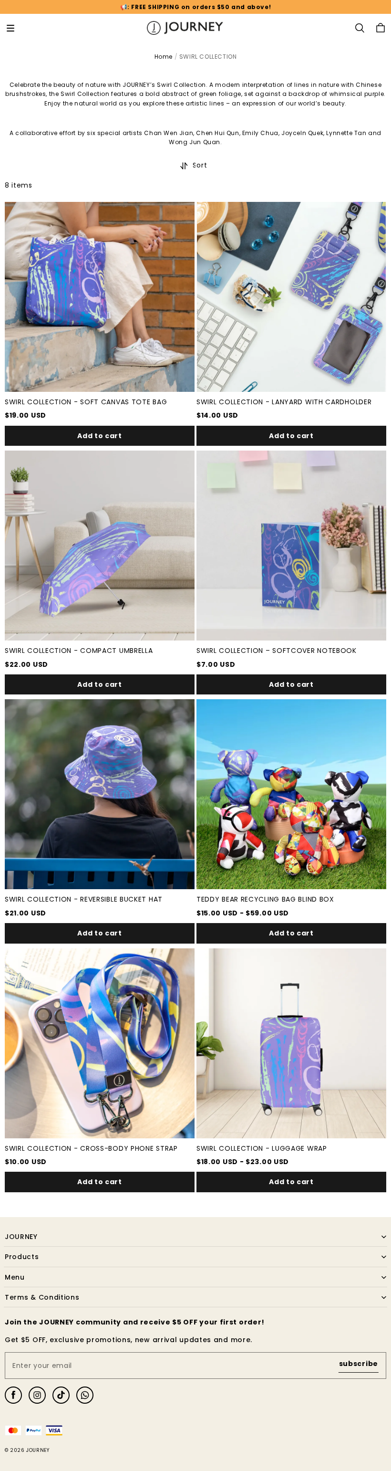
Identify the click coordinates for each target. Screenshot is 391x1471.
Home (163, 57)
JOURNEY (37, 1450)
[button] (10, 28)
